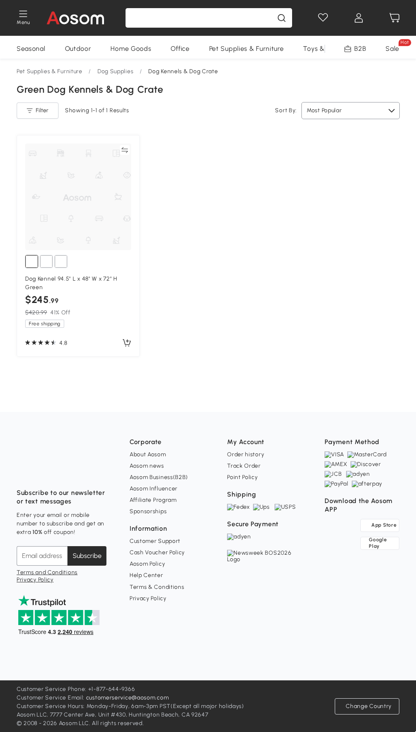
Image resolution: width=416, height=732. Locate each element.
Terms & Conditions (157, 587)
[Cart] (394, 18)
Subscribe (87, 556)
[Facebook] (23, 472)
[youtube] (58, 472)
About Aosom (148, 454)
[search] (281, 18)
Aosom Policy (147, 563)
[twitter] (94, 472)
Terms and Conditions (47, 572)
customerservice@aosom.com (127, 697)
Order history (245, 454)
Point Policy (242, 477)
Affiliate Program (153, 500)
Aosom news (147, 465)
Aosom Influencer (154, 488)
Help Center (146, 575)
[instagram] (41, 472)
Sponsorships (148, 511)
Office (180, 48)
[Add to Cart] (126, 343)
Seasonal (31, 48)
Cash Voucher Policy (157, 552)
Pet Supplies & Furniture (246, 48)
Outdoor (78, 48)
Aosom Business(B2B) (159, 477)
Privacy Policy (35, 579)
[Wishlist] (323, 18)
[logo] (75, 17)
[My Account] (359, 18)
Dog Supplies (115, 71)
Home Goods (130, 48)
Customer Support (155, 541)
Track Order (244, 465)
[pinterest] (76, 472)
